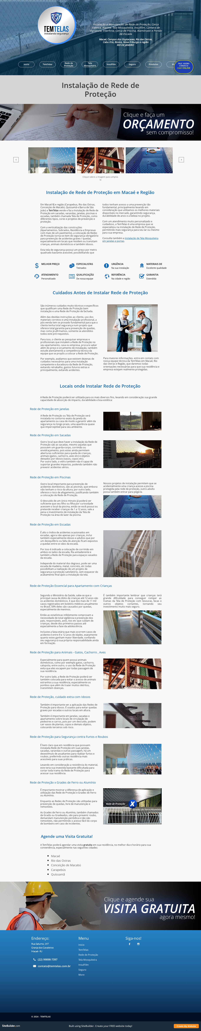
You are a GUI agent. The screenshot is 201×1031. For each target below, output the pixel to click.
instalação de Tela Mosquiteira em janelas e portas (130, 240)
